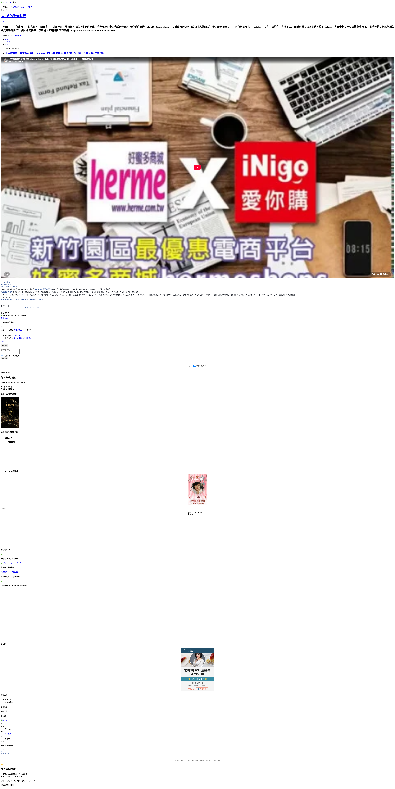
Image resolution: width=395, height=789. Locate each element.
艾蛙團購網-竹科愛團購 (22, 338)
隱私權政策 (209, 760)
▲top (3, 342)
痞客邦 (16, 330)
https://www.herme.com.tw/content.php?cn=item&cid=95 (20, 308)
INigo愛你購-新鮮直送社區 (43, 289)
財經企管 (17, 336)
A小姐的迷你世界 (13, 16)
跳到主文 (4, 22)
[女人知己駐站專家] (10, 572)
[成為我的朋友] (12, 563)
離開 (11, 785)
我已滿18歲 (5, 785)
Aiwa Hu (3, 749)
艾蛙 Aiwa (4, 318)
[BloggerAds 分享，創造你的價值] (197, 481)
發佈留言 (4, 358)
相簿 (6, 39)
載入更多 (4, 345)
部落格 (7, 42)
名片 (6, 44)
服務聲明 (217, 760)
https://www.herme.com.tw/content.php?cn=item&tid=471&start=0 (23, 299)
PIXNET (182, 760)
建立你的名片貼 (5, 753)
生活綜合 (17, 35)
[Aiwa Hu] (1, 752)
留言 (21, 330)
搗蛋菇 (21, 295)
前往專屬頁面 (197, 489)
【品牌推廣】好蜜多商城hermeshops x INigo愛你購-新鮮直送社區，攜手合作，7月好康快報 (54, 53)
